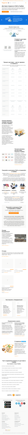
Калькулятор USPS (4, 425)
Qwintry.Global (3, 428)
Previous (1, 20)
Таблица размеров (4, 423)
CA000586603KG (6, 272)
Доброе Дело (16, 426)
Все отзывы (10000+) (5, 256)
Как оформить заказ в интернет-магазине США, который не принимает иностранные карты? (13, 378)
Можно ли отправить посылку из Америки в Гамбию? (10, 390)
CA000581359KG (18, 272)
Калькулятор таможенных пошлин (6, 427)
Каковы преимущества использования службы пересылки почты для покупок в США (13, 375)
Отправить (19, 30)
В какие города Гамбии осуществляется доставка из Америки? (12, 372)
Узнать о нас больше (5, 245)
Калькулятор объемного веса (5, 426)
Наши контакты (17, 422)
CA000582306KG (7, 292)
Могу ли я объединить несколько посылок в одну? (10, 370)
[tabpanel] (14, 20)
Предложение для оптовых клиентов (19, 424)
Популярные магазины (18, 164)
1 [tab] (11, 24)
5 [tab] (16, 24)
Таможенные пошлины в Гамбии (19, 335)
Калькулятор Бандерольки (5, 424)
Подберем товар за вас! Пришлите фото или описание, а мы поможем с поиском (13, 0)
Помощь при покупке (16, 197)
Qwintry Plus (3, 422)
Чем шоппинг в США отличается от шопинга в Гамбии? (10, 384)
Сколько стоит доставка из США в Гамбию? (9, 386)
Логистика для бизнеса (18, 425)
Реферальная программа (18, 423)
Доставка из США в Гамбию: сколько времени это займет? (11, 388)
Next (26, 20)
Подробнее (18, 315)
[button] (25, 2)
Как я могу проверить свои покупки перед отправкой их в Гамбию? (12, 380)
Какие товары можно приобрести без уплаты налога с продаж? (12, 382)
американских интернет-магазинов (15, 173)
